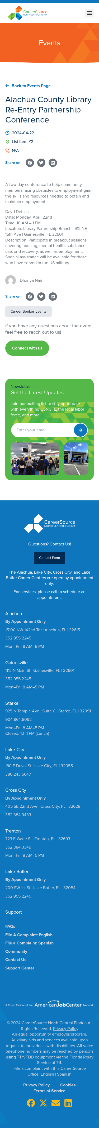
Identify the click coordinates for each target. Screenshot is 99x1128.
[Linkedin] (68, 1103)
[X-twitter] (43, 1103)
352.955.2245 (18, 638)
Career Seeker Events (28, 311)
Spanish (64, 1074)
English (48, 1074)
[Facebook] (31, 1103)
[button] (89, 13)
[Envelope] (55, 1103)
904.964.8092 (18, 719)
